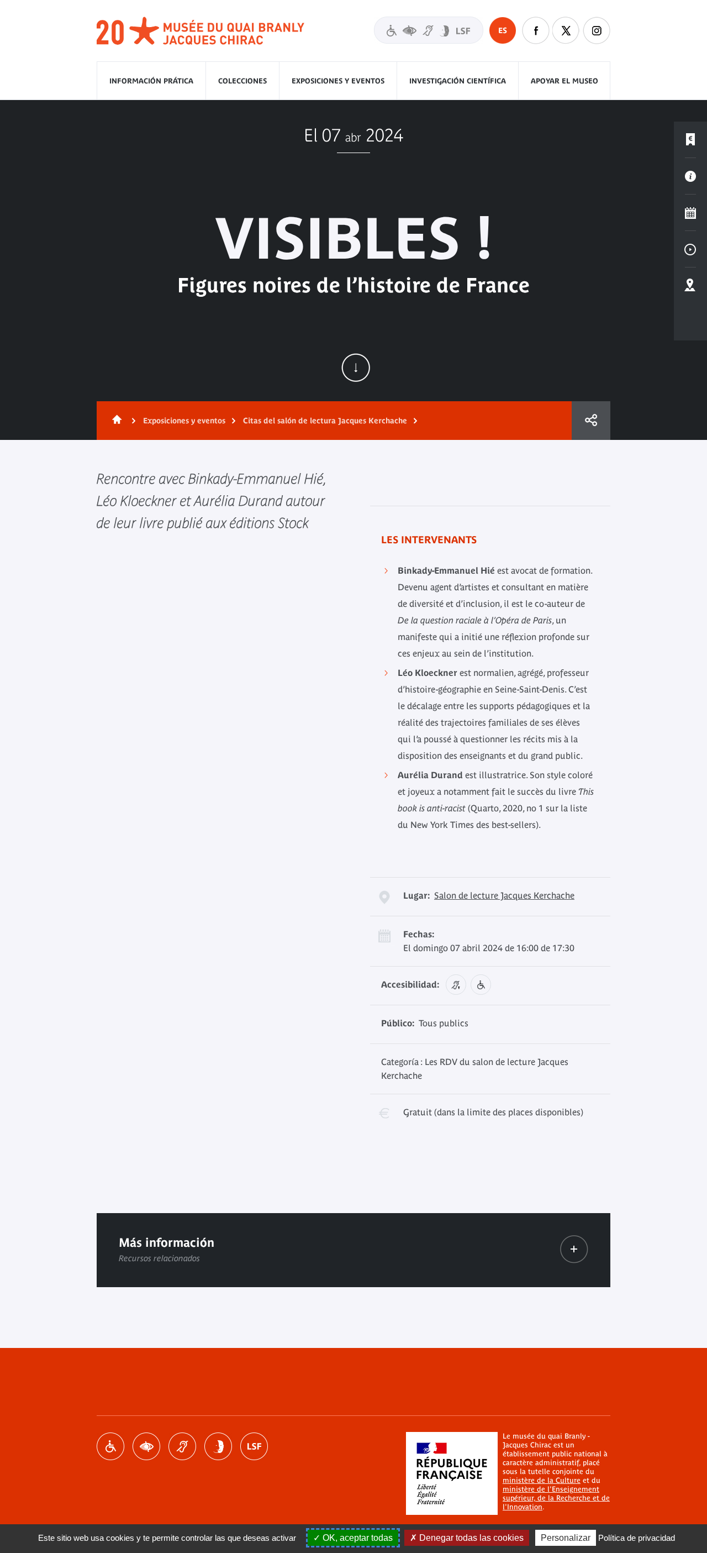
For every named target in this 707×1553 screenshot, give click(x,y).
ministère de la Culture (542, 1480)
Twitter (566, 30)
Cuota (591, 420)
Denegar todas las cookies (470, 1537)
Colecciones (242, 81)
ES (502, 30)
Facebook (536, 30)
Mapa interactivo (690, 285)
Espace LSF (254, 1446)
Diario (690, 213)
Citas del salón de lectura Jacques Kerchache (325, 420)
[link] (574, 1249)
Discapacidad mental (218, 1446)
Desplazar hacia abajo (355, 367)
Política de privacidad (636, 1537)
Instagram (596, 30)
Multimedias (690, 249)
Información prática (151, 81)
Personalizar (565, 1537)
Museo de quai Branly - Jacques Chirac (201, 31)
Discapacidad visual (146, 1446)
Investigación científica (457, 81)
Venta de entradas (690, 140)
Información (690, 176)
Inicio (114, 420)
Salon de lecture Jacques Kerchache (504, 895)
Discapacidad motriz (110, 1446)
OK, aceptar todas (356, 1537)
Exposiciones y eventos (338, 81)
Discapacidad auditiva (182, 1446)
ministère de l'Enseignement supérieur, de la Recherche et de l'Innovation (556, 1498)
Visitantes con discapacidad (428, 30)
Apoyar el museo (564, 81)
